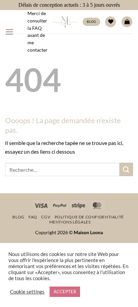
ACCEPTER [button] (65, 291)
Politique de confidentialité (89, 216)
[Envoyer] (126, 169)
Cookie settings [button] (27, 292)
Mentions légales (70, 221)
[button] (9, 32)
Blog (18, 216)
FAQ (32, 216)
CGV (45, 216)
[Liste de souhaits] (110, 22)
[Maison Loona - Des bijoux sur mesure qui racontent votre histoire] (65, 22)
